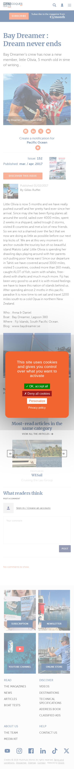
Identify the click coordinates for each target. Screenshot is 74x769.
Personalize (37, 401)
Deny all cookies (38, 393)
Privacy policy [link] (37, 407)
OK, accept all (38, 386)
